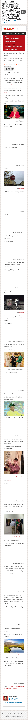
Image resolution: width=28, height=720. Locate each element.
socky (6, 49)
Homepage (4, 33)
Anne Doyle (8, 38)
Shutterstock (21, 655)
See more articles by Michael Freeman (13, 702)
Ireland (12, 33)
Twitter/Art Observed (18, 537)
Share (10, 68)
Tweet (9, 70)
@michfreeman (14, 698)
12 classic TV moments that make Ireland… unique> (14, 688)
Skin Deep (17, 33)
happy (14, 41)
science (6, 92)
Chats (22, 33)
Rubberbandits (17, 46)
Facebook (21, 188)
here (9, 480)
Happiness (8, 41)
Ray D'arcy (8, 46)
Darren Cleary (20, 477)
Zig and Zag (13, 49)
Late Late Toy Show (10, 44)
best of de (16, 38)
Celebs (7, 33)
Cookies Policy (9, 21)
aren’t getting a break (12, 85)
